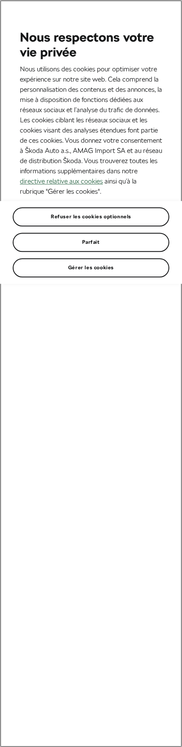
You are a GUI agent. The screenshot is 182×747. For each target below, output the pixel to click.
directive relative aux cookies (61, 181)
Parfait (90, 242)
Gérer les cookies (91, 268)
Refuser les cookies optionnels (91, 217)
